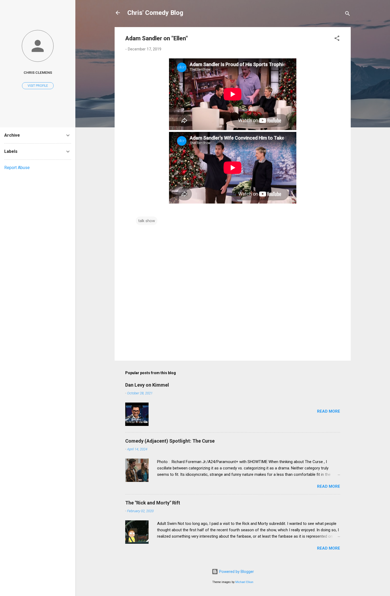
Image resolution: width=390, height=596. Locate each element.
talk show (146, 220)
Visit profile (38, 86)
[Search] (347, 14)
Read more (328, 411)
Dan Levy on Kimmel (147, 385)
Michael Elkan (244, 582)
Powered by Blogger (236, 571)
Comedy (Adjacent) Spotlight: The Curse (170, 441)
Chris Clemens (38, 72)
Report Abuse (17, 167)
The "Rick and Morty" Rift (152, 503)
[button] (337, 39)
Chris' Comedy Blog (155, 12)
